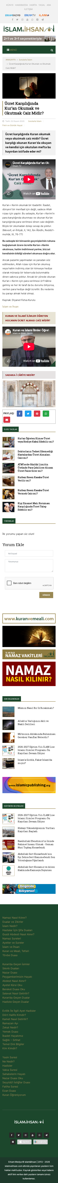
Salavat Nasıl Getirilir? (15, 993)
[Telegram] (42, 19)
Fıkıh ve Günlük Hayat (12, 125)
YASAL (42, 5)
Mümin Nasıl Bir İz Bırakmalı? (36, 708)
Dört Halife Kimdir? (14, 1015)
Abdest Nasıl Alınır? (14, 980)
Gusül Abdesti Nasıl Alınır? (18, 934)
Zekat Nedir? (10, 1027)
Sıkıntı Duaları (10, 968)
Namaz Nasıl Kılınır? (14, 917)
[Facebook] (13, 19)
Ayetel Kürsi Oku (12, 985)
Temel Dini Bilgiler (13, 1044)
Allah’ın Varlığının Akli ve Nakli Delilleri (33, 722)
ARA (49, 5)
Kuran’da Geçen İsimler (16, 964)
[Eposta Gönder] (6, 420)
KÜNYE (10, 5)
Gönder (46, 595)
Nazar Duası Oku (12, 1078)
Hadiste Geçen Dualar (15, 1001)
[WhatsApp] (32, 19)
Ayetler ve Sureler (13, 942)
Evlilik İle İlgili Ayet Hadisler (19, 1010)
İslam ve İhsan (10, 306)
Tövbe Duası (10, 955)
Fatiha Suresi (10, 1086)
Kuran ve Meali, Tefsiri (15, 951)
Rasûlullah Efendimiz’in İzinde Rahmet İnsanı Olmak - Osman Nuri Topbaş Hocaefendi (36, 844)
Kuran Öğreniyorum (14, 1094)
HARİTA (33, 5)
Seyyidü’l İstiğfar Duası (16, 1082)
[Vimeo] (46, 1136)
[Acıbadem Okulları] (29, 889)
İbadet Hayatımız (12, 1035)
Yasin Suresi (9, 1057)
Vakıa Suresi (9, 1069)
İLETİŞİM (28, 9)
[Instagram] (22, 19)
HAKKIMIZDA (21, 5)
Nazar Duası (9, 972)
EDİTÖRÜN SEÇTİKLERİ (14, 806)
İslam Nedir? (9, 926)
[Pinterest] (37, 19)
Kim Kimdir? (9, 1048)
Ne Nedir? (8, 1061)
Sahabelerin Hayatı (13, 1074)
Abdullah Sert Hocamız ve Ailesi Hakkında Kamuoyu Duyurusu (36, 868)
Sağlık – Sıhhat (11, 1040)
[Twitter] (17, 19)
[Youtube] (27, 19)
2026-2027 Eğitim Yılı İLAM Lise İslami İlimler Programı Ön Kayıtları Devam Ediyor (36, 750)
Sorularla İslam (25, 59)
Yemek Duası (10, 1031)
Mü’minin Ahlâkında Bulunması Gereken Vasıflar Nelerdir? (37, 735)
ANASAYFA (11, 59)
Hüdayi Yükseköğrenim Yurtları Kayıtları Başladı (36, 830)
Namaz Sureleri (11, 938)
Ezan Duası (9, 1090)
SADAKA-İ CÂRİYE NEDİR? (20, 375)
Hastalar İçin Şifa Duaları (17, 930)
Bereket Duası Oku (13, 989)
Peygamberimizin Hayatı (17, 976)
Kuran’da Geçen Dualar (16, 997)
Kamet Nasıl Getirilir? (15, 1019)
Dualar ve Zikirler (12, 921)
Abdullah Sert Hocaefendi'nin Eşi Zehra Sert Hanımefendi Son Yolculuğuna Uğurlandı (36, 857)
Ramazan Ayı (10, 1023)
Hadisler (7, 1065)
